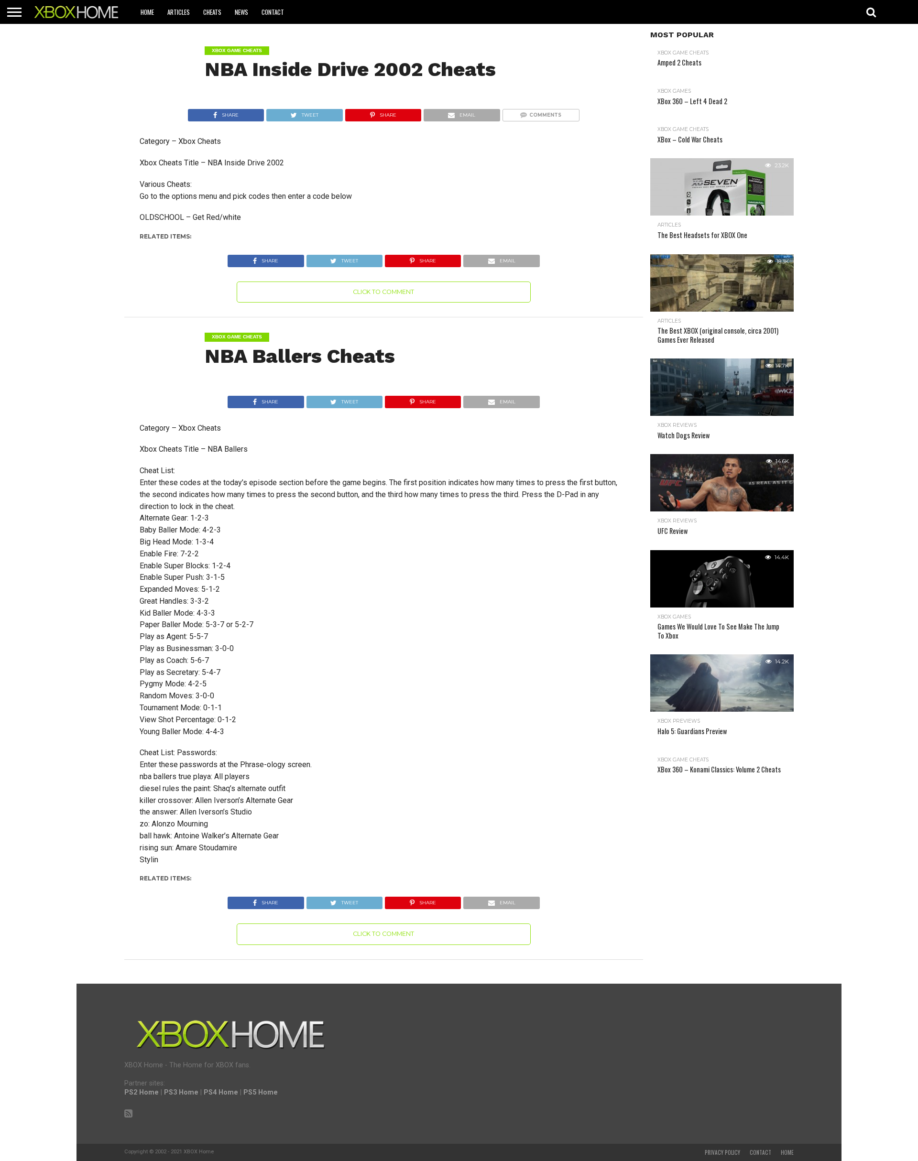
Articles (178, 12)
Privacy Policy (722, 1152)
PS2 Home (141, 1092)
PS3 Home (181, 1092)
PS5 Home (260, 1092)
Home (147, 12)
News (241, 12)
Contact (273, 12)
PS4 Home (221, 1092)
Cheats (212, 12)
